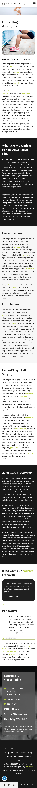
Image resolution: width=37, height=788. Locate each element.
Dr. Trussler (17, 121)
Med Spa (14, 753)
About (13, 749)
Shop (7, 753)
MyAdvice (29, 767)
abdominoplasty (21, 429)
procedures (14, 287)
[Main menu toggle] (34, 3)
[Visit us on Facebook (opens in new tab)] (4, 785)
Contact (18, 760)
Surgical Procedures (24, 749)
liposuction (6, 93)
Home (7, 749)
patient (16, 72)
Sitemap (19, 773)
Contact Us (27, 785)
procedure (12, 66)
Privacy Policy (18, 770)
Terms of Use (29, 770)
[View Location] (5, 689)
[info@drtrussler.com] (12, 699)
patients (26, 255)
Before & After (11, 756)
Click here (5, 605)
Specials (23, 753)
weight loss (17, 83)
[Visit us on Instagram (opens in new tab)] (9, 785)
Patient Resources (24, 756)
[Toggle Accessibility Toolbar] (4, 778)
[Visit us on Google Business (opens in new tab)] (14, 785)
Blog (30, 753)
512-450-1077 (13, 654)
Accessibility (7, 770)
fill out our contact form (10, 651)
